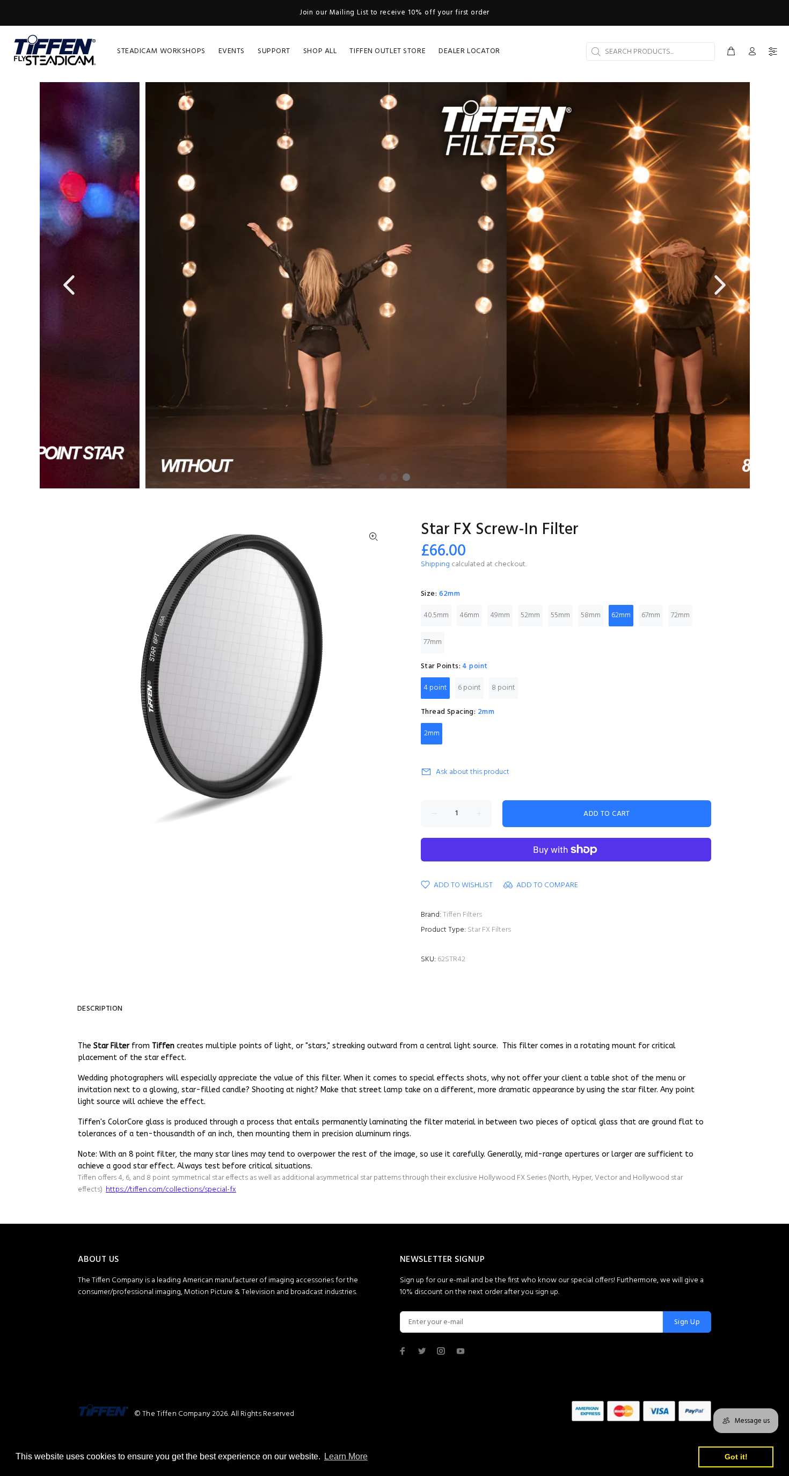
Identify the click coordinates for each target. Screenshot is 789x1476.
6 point (469, 688)
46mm (469, 615)
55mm (560, 615)
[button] (70, 285)
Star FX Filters (489, 930)
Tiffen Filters (462, 915)
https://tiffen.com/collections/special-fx (171, 1189)
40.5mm (436, 615)
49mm (500, 615)
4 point (435, 688)
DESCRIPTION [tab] (100, 1009)
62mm (621, 615)
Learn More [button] (346, 1456)
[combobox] (650, 51)
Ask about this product (472, 772)
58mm (591, 615)
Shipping (435, 564)
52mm (530, 615)
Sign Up (687, 1322)
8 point (503, 688)
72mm (680, 615)
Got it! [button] (736, 1456)
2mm (432, 733)
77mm (432, 642)
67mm (650, 615)
